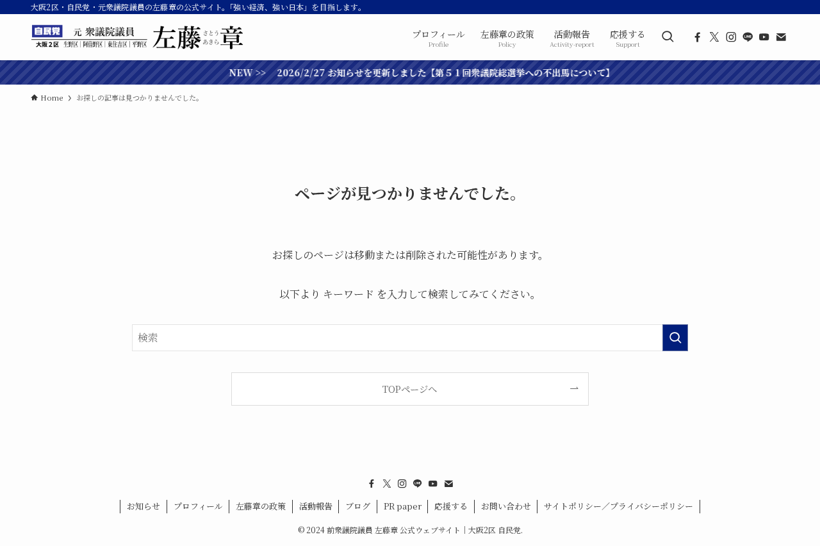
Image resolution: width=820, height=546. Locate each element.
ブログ (357, 506)
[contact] (781, 37)
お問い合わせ (506, 506)
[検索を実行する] (675, 337)
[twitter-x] (714, 37)
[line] (747, 37)
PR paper (403, 506)
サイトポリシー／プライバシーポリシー (618, 506)
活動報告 (315, 506)
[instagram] (731, 37)
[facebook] (697, 37)
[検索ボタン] (667, 37)
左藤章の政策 (261, 506)
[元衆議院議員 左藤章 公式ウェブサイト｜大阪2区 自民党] (138, 37)
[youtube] (764, 37)
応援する (451, 506)
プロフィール (198, 506)
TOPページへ (409, 388)
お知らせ (143, 506)
